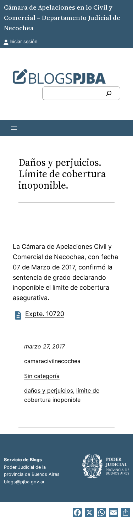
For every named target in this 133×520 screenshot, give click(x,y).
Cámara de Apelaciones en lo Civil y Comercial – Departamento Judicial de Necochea (62, 17)
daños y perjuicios (48, 390)
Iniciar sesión (23, 41)
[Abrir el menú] (14, 128)
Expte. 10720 (44, 313)
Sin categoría (42, 375)
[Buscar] (108, 93)
